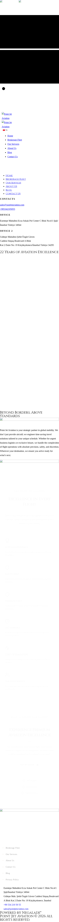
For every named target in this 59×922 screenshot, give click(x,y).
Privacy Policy (12, 880)
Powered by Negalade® (20, 912)
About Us (11, 148)
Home (10, 136)
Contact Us (12, 156)
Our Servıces (13, 144)
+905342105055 (7, 209)
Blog (9, 152)
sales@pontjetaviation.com (12, 205)
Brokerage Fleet (14, 140)
